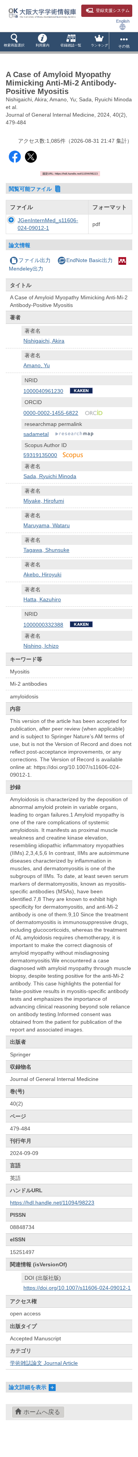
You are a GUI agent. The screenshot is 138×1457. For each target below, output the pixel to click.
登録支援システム (113, 10)
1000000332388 (43, 625)
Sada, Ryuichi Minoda (49, 476)
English (123, 21)
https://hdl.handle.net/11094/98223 (52, 1203)
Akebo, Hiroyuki (42, 574)
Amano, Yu (36, 365)
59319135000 (40, 455)
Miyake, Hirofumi (43, 501)
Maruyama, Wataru (46, 525)
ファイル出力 (34, 260)
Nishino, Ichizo (41, 646)
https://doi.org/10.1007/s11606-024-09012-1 (77, 1288)
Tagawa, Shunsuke (46, 550)
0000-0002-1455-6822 (50, 413)
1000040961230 (43, 391)
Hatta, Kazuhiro (42, 599)
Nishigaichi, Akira (43, 341)
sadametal (36, 434)
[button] (14, 41)
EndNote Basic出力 (89, 260)
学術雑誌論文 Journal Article (44, 1363)
